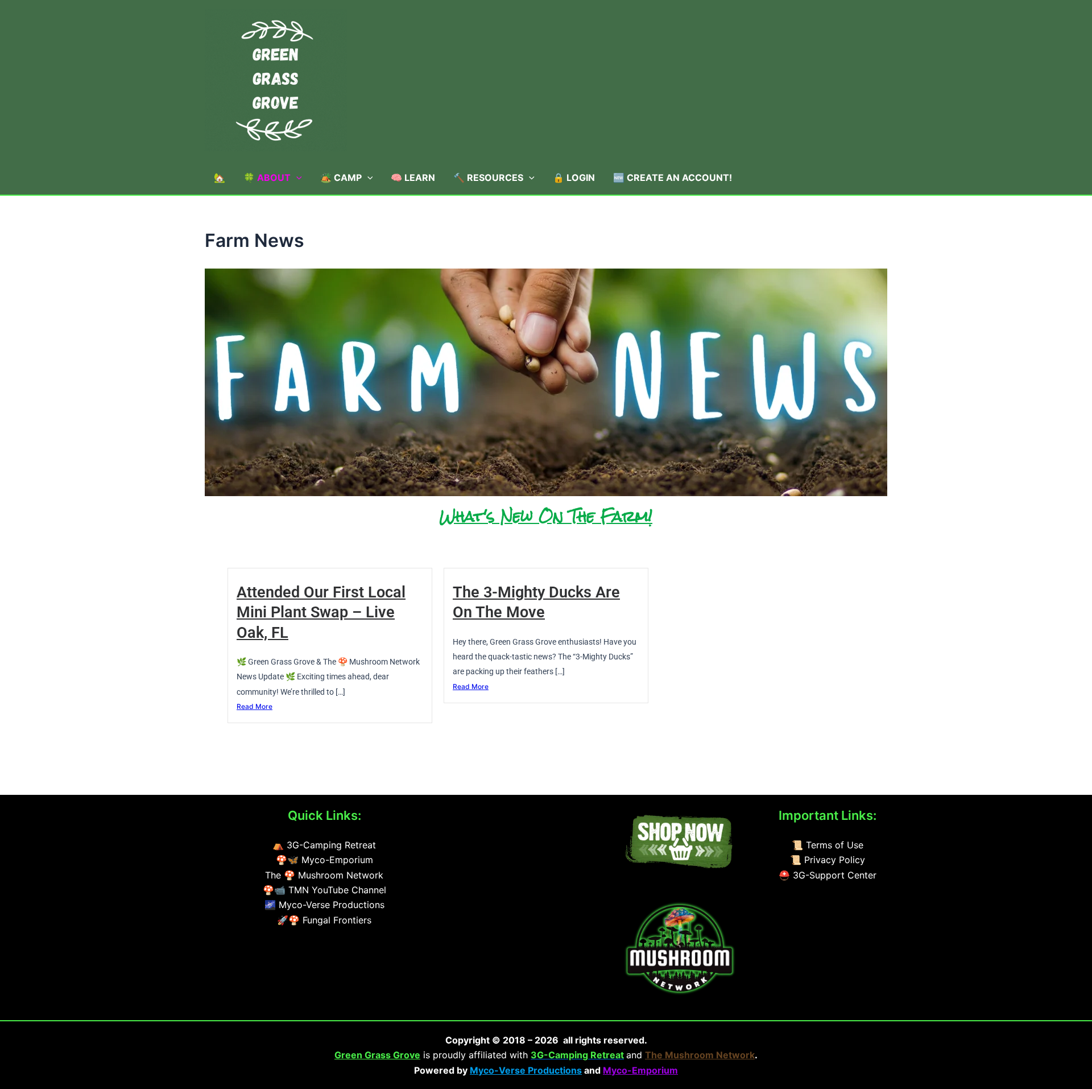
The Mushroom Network (700, 1055)
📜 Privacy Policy (827, 859)
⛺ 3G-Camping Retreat (324, 845)
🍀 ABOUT (267, 177)
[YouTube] (479, 816)
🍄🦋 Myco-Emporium (324, 859)
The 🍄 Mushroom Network (324, 875)
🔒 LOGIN (574, 177)
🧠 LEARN (413, 177)
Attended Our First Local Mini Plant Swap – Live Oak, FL (321, 612)
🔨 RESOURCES (488, 177)
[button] (296, 177)
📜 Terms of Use (827, 845)
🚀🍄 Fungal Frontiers (324, 920)
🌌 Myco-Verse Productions (324, 904)
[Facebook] (506, 816)
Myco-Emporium (640, 1070)
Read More (254, 706)
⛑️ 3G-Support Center (827, 875)
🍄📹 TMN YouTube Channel (324, 890)
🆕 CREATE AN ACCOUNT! (672, 177)
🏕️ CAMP (341, 177)
